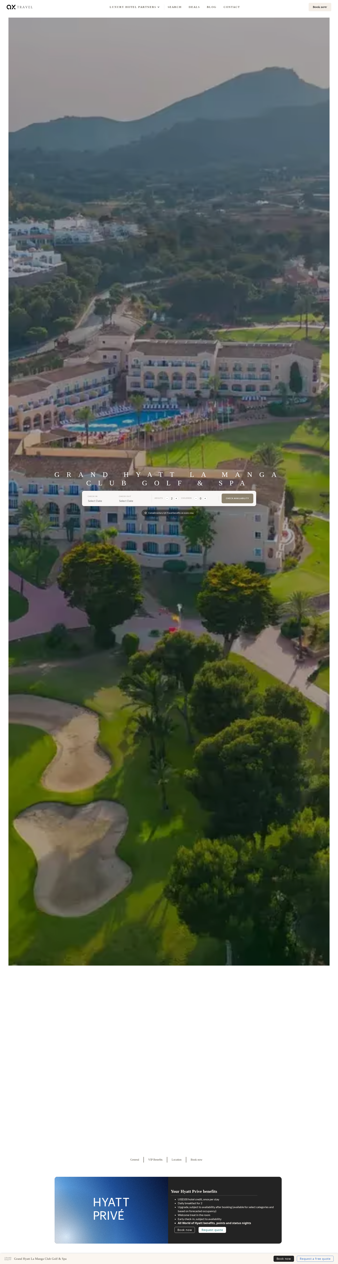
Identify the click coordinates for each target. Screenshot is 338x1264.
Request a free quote (315, 1259)
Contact (232, 7)
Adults (159, 498)
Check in (93, 496)
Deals (194, 7)
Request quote (212, 1230)
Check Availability (237, 498)
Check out (125, 496)
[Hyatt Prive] (111, 1209)
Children (186, 498)
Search (175, 7)
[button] (133, 7)
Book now (184, 1230)
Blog (212, 7)
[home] (20, 7)
